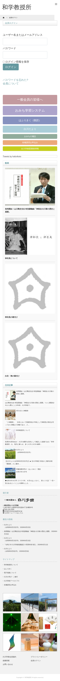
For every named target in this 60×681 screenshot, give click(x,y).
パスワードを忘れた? (15, 79)
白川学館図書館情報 (30, 148)
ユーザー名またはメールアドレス (23, 34)
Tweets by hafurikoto (12, 156)
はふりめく (8, 569)
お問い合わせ (8, 664)
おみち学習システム (30, 110)
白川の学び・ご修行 (11, 577)
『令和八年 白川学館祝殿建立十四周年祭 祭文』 (20, 544)
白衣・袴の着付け (12, 376)
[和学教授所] (16, 7)
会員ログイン (36, 661)
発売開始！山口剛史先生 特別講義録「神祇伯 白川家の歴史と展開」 (27, 531)
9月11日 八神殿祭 (22, 411)
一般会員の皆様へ (30, 99)
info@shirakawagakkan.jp (13, 511)
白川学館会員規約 (9, 657)
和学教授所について (23, 430)
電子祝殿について (10, 573)
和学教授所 (28, 677)
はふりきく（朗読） (30, 120)
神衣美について (11, 258)
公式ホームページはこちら (14, 513)
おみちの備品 (30, 136)
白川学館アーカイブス (11, 581)
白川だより (30, 129)
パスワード (9, 48)
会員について (11, 83)
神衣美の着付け (11, 317)
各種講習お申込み (30, 142)
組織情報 (6, 661)
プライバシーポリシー (39, 657)
